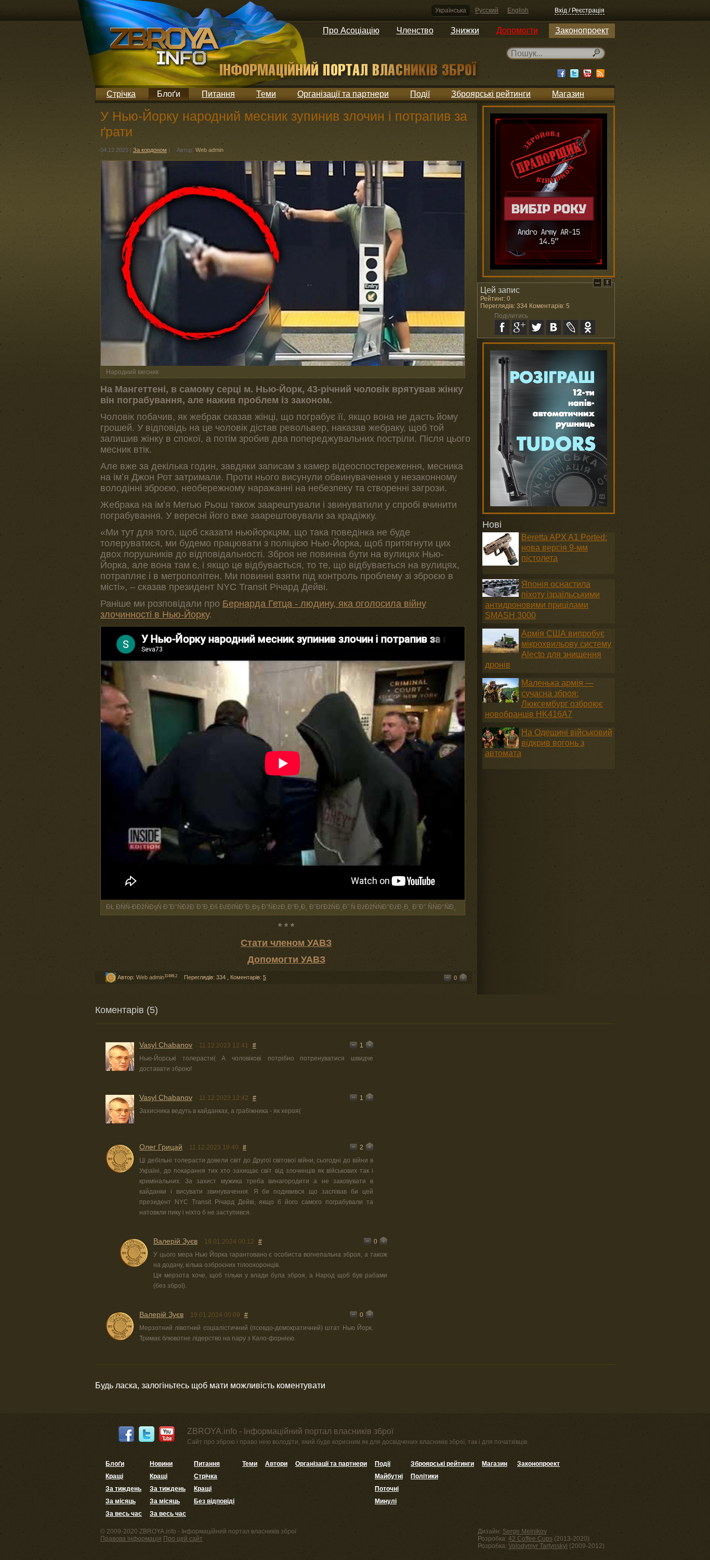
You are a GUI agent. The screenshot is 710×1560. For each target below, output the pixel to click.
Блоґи (168, 93)
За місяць (121, 1501)
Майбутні (389, 1476)
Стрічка (121, 93)
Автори (276, 1463)
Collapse (597, 282)
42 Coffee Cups (530, 1538)
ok (588, 327)
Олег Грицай (160, 1147)
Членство (415, 30)
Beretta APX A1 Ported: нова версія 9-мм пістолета (564, 547)
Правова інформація (131, 1538)
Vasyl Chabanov (165, 1045)
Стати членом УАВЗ (286, 943)
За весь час (124, 1513)
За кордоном (150, 150)
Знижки (465, 30)
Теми (266, 93)
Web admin (209, 150)
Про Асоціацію (351, 30)
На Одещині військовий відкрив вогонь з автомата (548, 743)
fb (502, 327)
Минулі (386, 1501)
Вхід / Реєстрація (579, 10)
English (518, 10)
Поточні (387, 1488)
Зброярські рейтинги (491, 93)
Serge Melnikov (525, 1531)
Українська (450, 10)
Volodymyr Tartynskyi (538, 1546)
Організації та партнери (343, 93)
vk (553, 327)
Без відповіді (214, 1501)
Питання (218, 93)
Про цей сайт (183, 1538)
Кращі (114, 1476)
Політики (424, 1476)
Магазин (568, 93)
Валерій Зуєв (175, 1241)
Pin (607, 282)
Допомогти (517, 30)
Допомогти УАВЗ (286, 959)
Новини (161, 1463)
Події (420, 93)
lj (570, 327)
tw (536, 327)
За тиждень (123, 1488)
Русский (486, 10)
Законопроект (582, 30)
